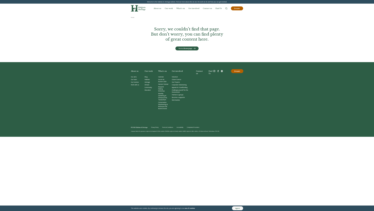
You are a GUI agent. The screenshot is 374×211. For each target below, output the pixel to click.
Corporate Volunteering (179, 85)
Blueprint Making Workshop (161, 89)
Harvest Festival (163, 84)
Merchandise (176, 100)
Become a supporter (178, 97)
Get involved (193, 8)
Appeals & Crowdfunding (179, 87)
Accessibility (180, 127)
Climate (147, 85)
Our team (134, 79)
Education (148, 90)
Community (148, 87)
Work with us (135, 85)
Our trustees (135, 82)
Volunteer (175, 77)
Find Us (219, 8)
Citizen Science (176, 79)
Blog (146, 77)
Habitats (147, 79)
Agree (237, 208)
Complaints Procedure (193, 127)
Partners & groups (177, 95)
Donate (237, 8)
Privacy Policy (155, 127)
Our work (169, 8)
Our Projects (176, 82)
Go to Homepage (185, 48)
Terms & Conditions (167, 127)
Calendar (161, 77)
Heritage (147, 82)
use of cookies (190, 208)
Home (132, 17)
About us (157, 8)
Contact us (207, 8)
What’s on (180, 8)
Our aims (134, 77)
